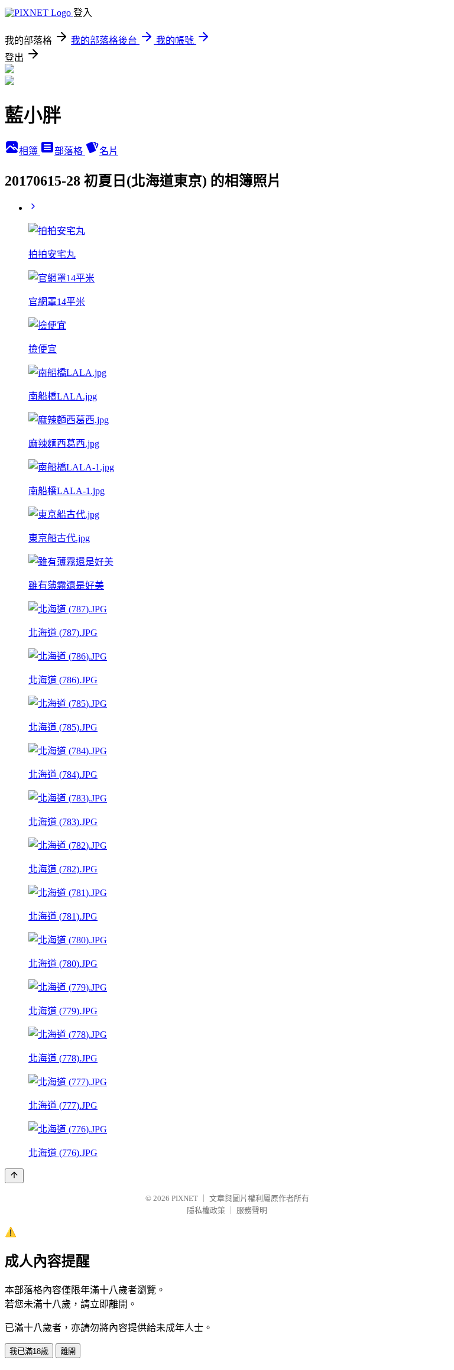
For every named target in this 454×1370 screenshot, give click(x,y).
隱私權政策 (206, 1210)
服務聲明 (251, 1210)
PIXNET (184, 1198)
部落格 (69, 151)
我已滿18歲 (28, 1351)
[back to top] (14, 1175)
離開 (68, 1351)
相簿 (29, 151)
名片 (108, 151)
